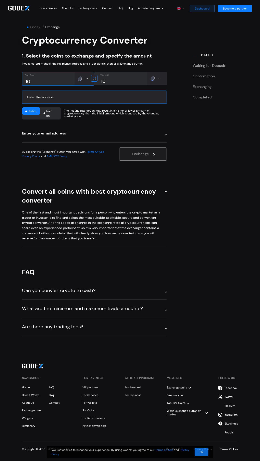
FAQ (120, 8)
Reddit (228, 432)
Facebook (230, 387)
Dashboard (202, 8)
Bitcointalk (231, 423)
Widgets (27, 418)
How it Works (48, 8)
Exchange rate (87, 8)
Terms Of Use (95, 152)
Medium (229, 405)
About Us (68, 8)
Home (26, 387)
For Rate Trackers (93, 418)
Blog (130, 8)
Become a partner (235, 8)
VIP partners (90, 387)
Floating (32, 111)
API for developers (94, 425)
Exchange (140, 154)
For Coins (88, 410)
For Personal (133, 387)
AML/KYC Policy (57, 156)
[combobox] (151, 8)
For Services (90, 395)
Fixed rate (49, 113)
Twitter (228, 396)
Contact (107, 8)
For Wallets (89, 402)
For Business (133, 395)
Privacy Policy (31, 156)
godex (35, 27)
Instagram (231, 414)
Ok (201, 452)
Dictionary (28, 425)
